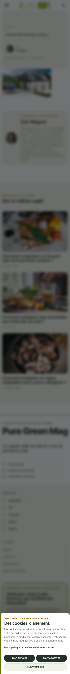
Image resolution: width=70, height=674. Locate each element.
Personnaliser (35, 667)
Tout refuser (19, 658)
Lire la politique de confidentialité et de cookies (29, 647)
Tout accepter (51, 658)
